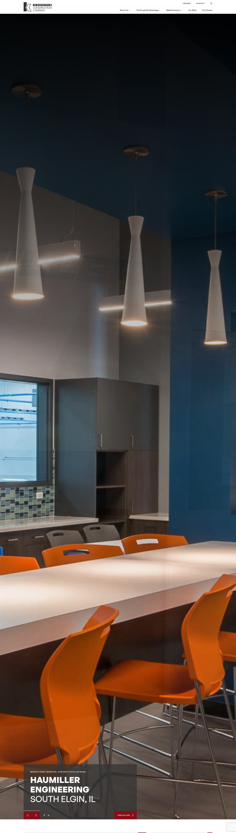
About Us (124, 10)
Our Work (192, 10)
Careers (187, 3)
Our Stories (207, 10)
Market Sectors (173, 10)
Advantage (147, 10)
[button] (211, 3)
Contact (200, 3)
